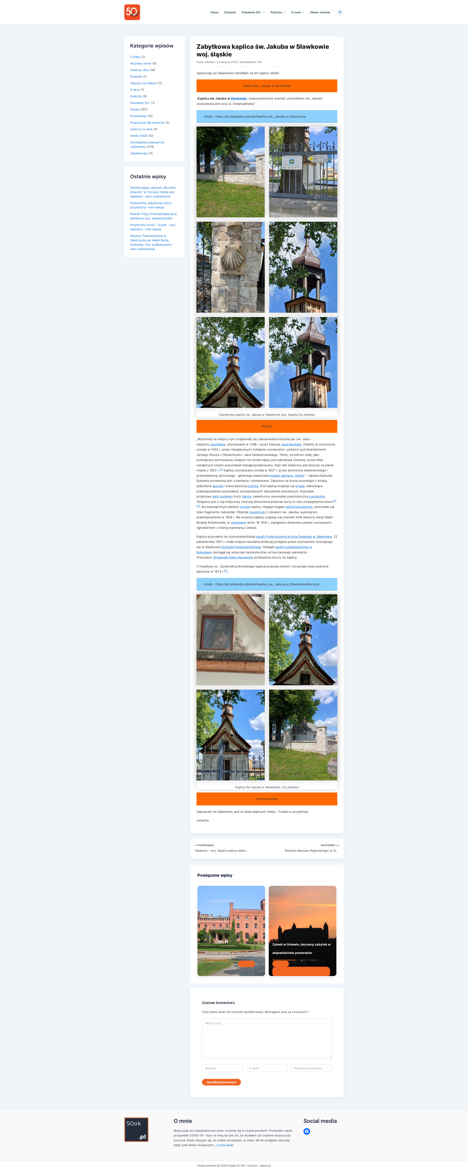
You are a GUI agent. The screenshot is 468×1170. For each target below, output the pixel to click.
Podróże (276, 12)
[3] (334, 500)
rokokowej (238, 522)
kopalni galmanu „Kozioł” (287, 475)
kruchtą (252, 486)
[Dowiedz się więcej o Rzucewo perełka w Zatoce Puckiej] (231, 931)
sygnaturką (317, 496)
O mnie (296, 12)
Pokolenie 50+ (251, 12)
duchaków (218, 444)
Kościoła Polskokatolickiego (241, 547)
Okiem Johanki (320, 12)
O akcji (135, 90)
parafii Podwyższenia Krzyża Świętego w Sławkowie (294, 536)
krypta (299, 486)
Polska (134, 109)
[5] (225, 570)
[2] (221, 469)
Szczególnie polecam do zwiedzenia (294, 971)
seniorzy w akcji (141, 129)
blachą (246, 496)
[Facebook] (306, 1131)
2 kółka (135, 57)
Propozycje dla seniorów (147, 122)
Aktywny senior (141, 63)
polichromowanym (299, 507)
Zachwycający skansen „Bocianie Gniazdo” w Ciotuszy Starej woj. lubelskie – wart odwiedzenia (153, 192)
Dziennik (230, 12)
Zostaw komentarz (217, 959)
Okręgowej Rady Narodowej (233, 557)
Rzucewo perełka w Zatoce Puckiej (231, 953)
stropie (245, 507)
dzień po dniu (139, 70)
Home (214, 12)
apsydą (218, 486)
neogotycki (257, 512)
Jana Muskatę (291, 444)
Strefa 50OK (138, 136)
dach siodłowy (222, 496)
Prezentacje (138, 116)
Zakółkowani (139, 153)
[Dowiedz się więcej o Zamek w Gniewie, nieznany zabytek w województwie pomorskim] (302, 931)
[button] (263, 12)
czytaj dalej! (225, 1145)
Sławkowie (239, 98)
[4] (198, 506)
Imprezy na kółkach (143, 83)
